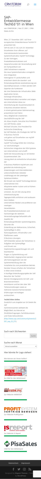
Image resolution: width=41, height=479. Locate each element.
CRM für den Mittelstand (13, 449)
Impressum (25, 463)
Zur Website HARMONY (13, 394)
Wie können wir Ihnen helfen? (15, 359)
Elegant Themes (21, 473)
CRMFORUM (12, 28)
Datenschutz (13, 463)
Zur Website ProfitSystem (13, 414)
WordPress (21, 476)
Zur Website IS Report (12, 433)
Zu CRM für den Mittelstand (14, 378)
